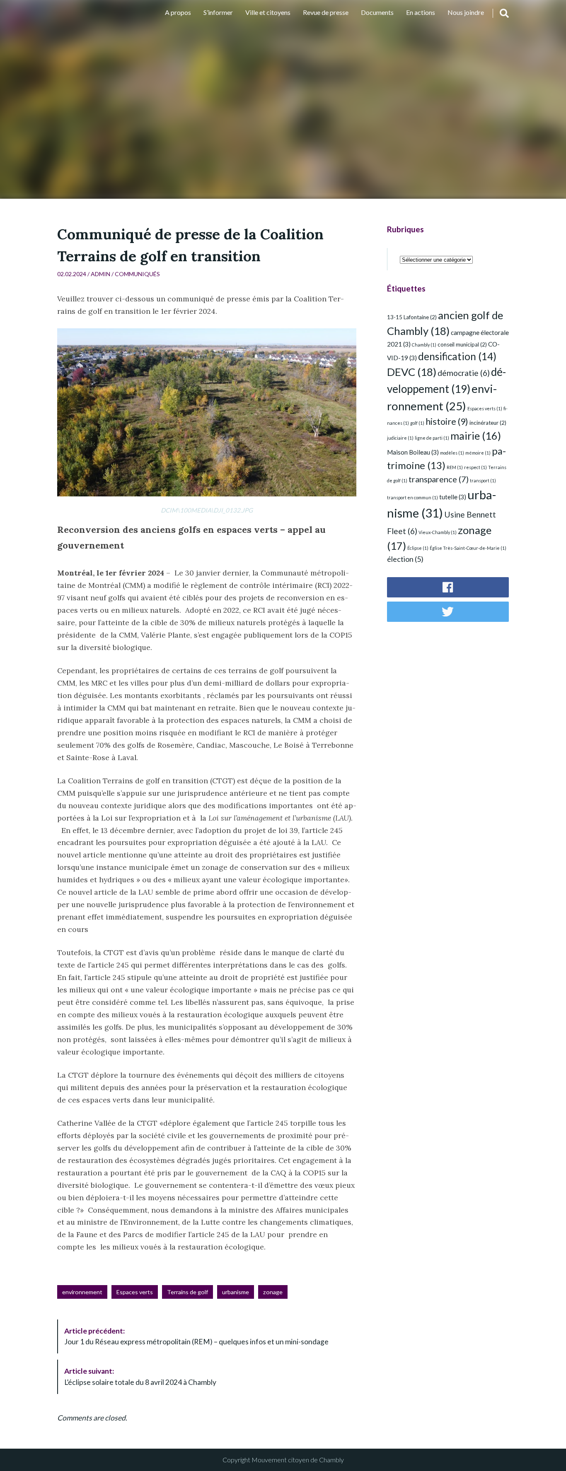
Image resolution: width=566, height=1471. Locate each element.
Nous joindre (465, 12)
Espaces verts (134, 1291)
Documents (377, 12)
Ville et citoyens (267, 12)
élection (405, 558)
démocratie (464, 373)
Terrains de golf (187, 1291)
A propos (178, 12)
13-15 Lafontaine (412, 317)
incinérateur (487, 422)
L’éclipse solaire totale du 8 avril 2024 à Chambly (140, 1376)
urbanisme (235, 1291)
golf (417, 423)
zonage (273, 1291)
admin (100, 273)
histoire (447, 421)
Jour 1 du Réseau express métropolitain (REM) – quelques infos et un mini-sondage (196, 1336)
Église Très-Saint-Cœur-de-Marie (468, 548)
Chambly (424, 344)
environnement (82, 1291)
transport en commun (412, 497)
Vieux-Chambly (437, 532)
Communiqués (137, 273)
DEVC (411, 372)
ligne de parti (432, 438)
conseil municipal (462, 344)
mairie (475, 435)
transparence (439, 479)
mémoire (478, 452)
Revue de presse (325, 12)
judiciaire (400, 438)
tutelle (452, 497)
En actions (420, 12)
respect (475, 467)
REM (455, 467)
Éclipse (417, 548)
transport (483, 480)
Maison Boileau (413, 452)
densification (457, 356)
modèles (452, 452)
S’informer (218, 12)
